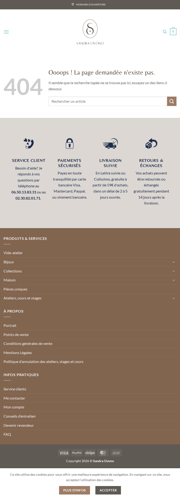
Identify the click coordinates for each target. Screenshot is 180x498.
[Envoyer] (171, 101)
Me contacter (14, 398)
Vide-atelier (13, 252)
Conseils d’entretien (20, 416)
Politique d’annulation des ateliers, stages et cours (43, 361)
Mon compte (14, 407)
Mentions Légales (18, 352)
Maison (10, 280)
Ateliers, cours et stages (22, 298)
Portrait (10, 325)
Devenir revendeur (19, 425)
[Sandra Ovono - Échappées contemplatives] (90, 31)
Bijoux (9, 262)
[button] (6, 32)
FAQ (7, 434)
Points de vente (16, 334)
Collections (13, 271)
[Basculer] (173, 262)
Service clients (15, 389)
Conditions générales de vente (28, 343)
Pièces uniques (15, 289)
